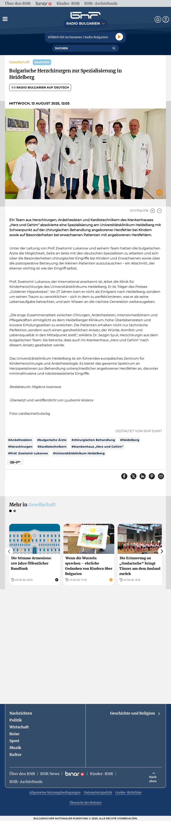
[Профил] (165, 19)
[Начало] (85, 15)
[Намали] (159, 210)
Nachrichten (20, 713)
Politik (15, 720)
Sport (14, 740)
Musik (15, 747)
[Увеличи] (152, 210)
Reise (14, 733)
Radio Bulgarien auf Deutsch (42, 87)
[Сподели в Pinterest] (151, 476)
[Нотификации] (157, 19)
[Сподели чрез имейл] (161, 476)
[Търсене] (114, 48)
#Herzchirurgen (20, 446)
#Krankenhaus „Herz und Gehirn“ (97, 446)
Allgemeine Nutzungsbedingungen (54, 792)
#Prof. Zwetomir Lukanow (28, 453)
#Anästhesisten (20, 440)
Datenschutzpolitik (98, 792)
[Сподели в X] (133, 476)
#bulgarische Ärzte (52, 440)
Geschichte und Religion (132, 713)
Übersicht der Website (86, 803)
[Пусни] (119, 36)
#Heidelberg (129, 440)
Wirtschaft (19, 727)
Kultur (15, 754)
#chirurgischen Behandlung (93, 440)
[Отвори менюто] (5, 19)
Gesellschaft (19, 62)
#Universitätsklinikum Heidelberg (79, 453)
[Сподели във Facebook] (124, 476)
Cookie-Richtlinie (128, 792)
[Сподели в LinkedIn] (142, 476)
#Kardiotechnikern (52, 446)
